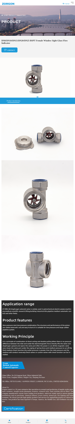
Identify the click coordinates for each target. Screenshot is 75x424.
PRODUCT (12, 15)
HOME (6, 15)
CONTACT (11, 50)
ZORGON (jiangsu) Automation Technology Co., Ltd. (11, 3)
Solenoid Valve (21, 15)
